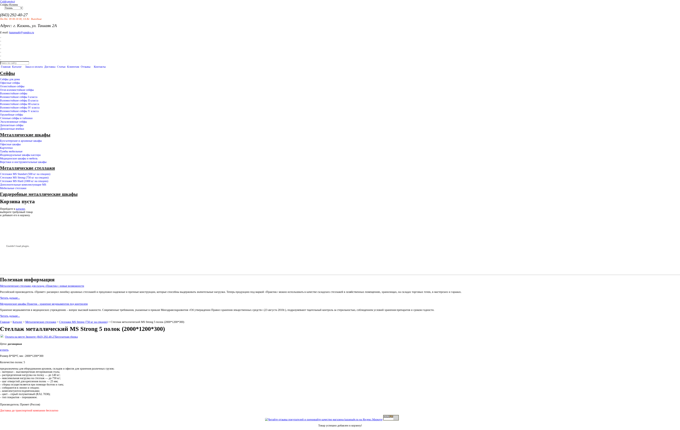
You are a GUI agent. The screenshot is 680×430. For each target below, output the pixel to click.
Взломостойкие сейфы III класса (19, 104)
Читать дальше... (10, 297)
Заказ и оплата (34, 66)
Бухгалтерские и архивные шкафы (21, 140)
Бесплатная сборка (66, 336)
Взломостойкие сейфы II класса (19, 100)
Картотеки (6, 147)
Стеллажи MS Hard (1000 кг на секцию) (24, 181)
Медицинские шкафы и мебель (19, 158)
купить (4, 349)
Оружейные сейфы (11, 114)
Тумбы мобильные (11, 151)
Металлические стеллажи (27, 168)
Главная (5, 66)
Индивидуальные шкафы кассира (20, 154)
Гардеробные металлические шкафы (39, 194)
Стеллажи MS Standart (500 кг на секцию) (25, 173)
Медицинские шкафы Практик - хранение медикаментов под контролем (44, 303)
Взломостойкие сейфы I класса (18, 96)
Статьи (61, 66)
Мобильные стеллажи (13, 188)
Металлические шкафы (25, 134)
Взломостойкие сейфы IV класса (19, 107)
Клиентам (73, 66)
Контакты (100, 66)
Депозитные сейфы (11, 125)
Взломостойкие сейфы (13, 93)
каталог (20, 208)
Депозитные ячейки (12, 128)
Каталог (17, 66)
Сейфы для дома (10, 79)
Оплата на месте (15, 336)
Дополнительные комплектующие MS (23, 184)
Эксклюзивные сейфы (13, 121)
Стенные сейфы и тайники (16, 118)
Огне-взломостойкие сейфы (17, 89)
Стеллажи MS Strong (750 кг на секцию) (24, 177)
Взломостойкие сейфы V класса (19, 111)
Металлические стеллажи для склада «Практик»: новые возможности (42, 285)
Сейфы (7, 73)
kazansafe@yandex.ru (21, 32)
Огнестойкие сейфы (12, 86)
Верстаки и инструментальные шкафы (23, 161)
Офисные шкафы (10, 144)
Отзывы (85, 66)
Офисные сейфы (10, 82)
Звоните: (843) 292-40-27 (40, 336)
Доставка (49, 66)
